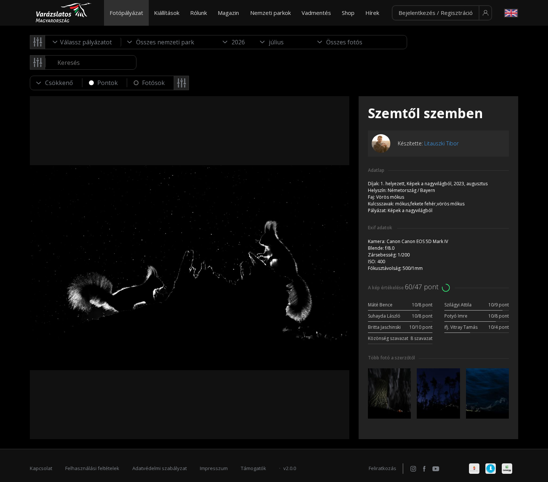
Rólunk (198, 12)
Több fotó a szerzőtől (391, 358)
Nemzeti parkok (270, 12)
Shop (348, 12)
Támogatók (253, 468)
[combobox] (83, 42)
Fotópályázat (126, 12)
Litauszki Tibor (441, 143)
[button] (442, 13)
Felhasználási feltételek (92, 468)
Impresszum (214, 468)
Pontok (107, 83)
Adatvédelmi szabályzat (159, 468)
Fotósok (153, 83)
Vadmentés (316, 12)
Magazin (228, 12)
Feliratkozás (382, 468)
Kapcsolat (41, 468)
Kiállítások (166, 12)
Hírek (372, 12)
